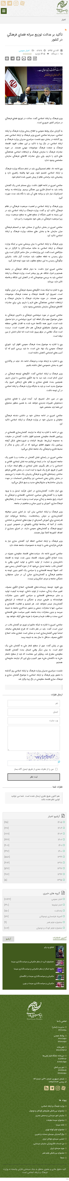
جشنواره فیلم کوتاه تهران (54, 1129)
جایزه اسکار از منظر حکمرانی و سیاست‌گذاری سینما (34, 969)
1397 (33, 868)
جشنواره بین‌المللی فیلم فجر (53, 1153)
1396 (33, 874)
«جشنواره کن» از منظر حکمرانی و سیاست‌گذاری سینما (32, 961)
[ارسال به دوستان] (12, 58)
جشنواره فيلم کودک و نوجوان (33, 928)
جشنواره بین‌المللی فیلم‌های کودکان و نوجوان (46, 1111)
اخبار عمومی (24, 51)
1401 (33, 845)
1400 (33, 851)
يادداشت (33, 911)
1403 (33, 834)
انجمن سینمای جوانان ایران (53, 1139)
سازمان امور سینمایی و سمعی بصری (50, 1115)
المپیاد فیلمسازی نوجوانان (33, 916)
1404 (33, 828)
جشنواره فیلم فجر (33, 922)
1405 (33, 822)
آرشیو (8, 939)
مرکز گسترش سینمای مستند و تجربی (49, 1134)
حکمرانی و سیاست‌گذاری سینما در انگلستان (36, 976)
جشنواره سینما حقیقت (55, 1120)
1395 (33, 880)
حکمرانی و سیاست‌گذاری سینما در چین (38, 983)
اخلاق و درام (49, 947)
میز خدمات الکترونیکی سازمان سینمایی (48, 1143)
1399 (33, 857)
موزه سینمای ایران (57, 1148)
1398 (33, 863)
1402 (33, 840)
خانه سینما (60, 1125)
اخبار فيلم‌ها (33, 905)
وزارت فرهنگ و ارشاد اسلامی (52, 1106)
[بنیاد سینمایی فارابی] (62, 7)
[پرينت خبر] (7, 58)
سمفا (62, 1157)
